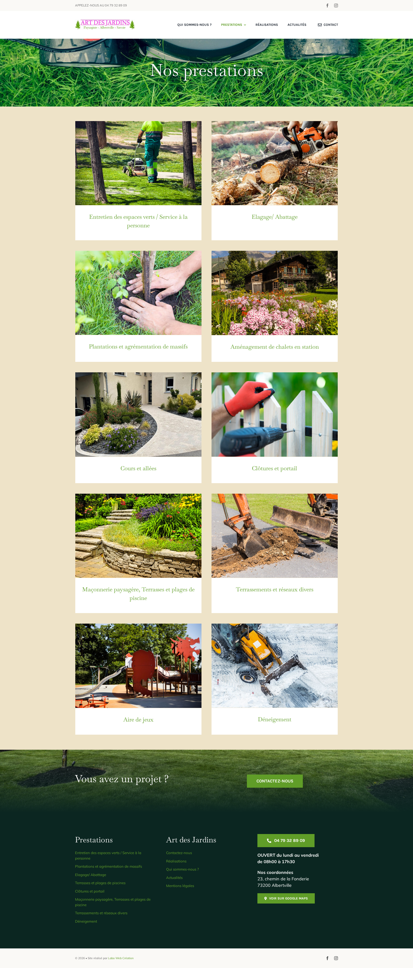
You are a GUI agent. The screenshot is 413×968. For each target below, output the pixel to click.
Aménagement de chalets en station (274, 346)
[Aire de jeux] (138, 666)
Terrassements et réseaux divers (274, 589)
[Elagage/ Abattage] (275, 163)
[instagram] (336, 5)
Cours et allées (138, 468)
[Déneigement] (275, 666)
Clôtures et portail (274, 468)
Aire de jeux (138, 719)
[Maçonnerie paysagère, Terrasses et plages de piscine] (138, 536)
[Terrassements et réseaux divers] (275, 536)
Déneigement (274, 719)
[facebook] (327, 5)
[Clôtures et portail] (275, 414)
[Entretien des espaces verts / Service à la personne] (138, 163)
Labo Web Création (121, 958)
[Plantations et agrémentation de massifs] (138, 293)
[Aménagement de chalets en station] (275, 293)
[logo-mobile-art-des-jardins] (105, 22)
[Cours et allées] (138, 414)
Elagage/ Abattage (275, 216)
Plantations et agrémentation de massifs (138, 346)
